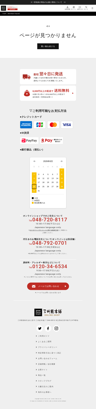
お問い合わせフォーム (47, 358)
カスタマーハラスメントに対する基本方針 (44, 230)
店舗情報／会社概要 (46, 364)
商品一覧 (42, 375)
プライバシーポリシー (47, 347)
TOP (4, 14)
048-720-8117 (49, 220)
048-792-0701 (49, 243)
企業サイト (43, 370)
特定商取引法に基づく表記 (49, 353)
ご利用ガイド (44, 336)
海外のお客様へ (45, 392)
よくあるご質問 (45, 342)
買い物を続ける (48, 46)
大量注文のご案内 (45, 387)
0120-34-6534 (49, 266)
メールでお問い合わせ (48, 286)
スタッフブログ (45, 381)
